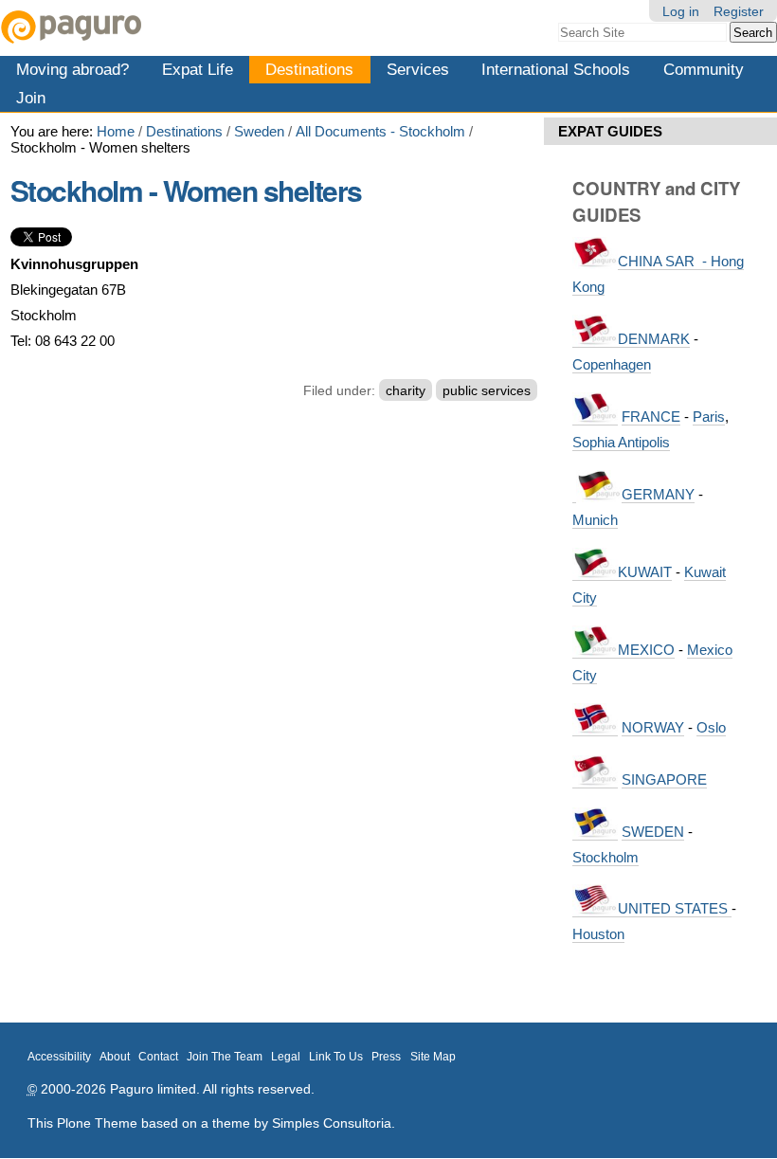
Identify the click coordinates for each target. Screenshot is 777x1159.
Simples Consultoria (331, 1123)
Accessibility (59, 1056)
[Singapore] (595, 779)
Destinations (309, 69)
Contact (158, 1056)
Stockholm (605, 857)
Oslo (711, 727)
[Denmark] (595, 339)
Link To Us (336, 1056)
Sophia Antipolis (621, 442)
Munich (595, 520)
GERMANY (658, 494)
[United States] (595, 908)
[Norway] (595, 727)
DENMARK (654, 339)
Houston (598, 934)
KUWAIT (645, 572)
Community (703, 69)
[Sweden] (595, 832)
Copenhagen (611, 364)
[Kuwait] (595, 572)
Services (418, 69)
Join (30, 97)
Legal (285, 1056)
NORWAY (653, 727)
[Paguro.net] (194, 27)
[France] (595, 417)
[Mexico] (595, 650)
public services (487, 390)
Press (386, 1056)
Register (739, 11)
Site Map (433, 1056)
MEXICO (646, 650)
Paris (709, 416)
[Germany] (574, 494)
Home (116, 131)
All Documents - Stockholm (380, 131)
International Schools (555, 69)
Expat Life (197, 69)
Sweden (259, 131)
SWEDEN (653, 832)
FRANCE (651, 416)
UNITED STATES (675, 908)
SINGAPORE (664, 779)
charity (405, 390)
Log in (680, 11)
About (114, 1056)
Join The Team (224, 1056)
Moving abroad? (72, 69)
